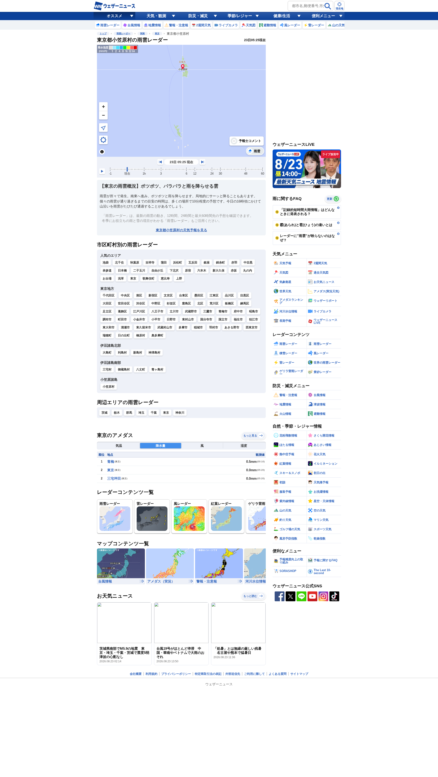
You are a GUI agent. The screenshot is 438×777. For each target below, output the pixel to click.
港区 (139, 295)
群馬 (129, 412)
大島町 (107, 352)
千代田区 (109, 295)
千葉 (154, 412)
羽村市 (213, 327)
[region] (181, 101)
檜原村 (140, 335)
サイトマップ (299, 674)
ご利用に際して (254, 674)
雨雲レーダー (123, 33)
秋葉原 (134, 262)
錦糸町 (220, 262)
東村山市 (188, 319)
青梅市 (223, 311)
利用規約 (151, 674)
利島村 (122, 352)
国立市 (223, 319)
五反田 (192, 262)
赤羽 (234, 262)
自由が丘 (157, 270)
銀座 (207, 262)
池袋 (106, 262)
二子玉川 (139, 270)
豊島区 (186, 303)
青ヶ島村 (157, 369)
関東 (142, 33)
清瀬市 (125, 327)
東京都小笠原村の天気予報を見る (181, 230)
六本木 (201, 270)
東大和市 (109, 327)
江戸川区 (139, 311)
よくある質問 (278, 674)
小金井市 (139, 319)
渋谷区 (140, 303)
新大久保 (218, 270)
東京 (157, 33)
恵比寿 (165, 278)
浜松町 (177, 262)
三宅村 (107, 369)
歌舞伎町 (148, 278)
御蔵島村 (124, 369)
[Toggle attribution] (102, 151)
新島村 (137, 352)
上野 (179, 278)
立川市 (174, 311)
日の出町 (124, 335)
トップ (103, 33)
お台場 (107, 278)
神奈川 (179, 412)
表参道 (107, 270)
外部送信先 (232, 674)
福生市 (238, 319)
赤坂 (234, 270)
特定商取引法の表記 (208, 674)
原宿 (188, 270)
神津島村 (154, 352)
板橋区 (229, 303)
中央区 (125, 295)
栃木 (117, 412)
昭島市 (253, 311)
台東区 (183, 295)
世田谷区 (124, 303)
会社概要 (136, 674)
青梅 (110, 461)
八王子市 (157, 311)
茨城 (104, 412)
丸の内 (247, 270)
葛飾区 (122, 311)
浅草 (121, 278)
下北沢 (174, 270)
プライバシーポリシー (176, 674)
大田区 (107, 303)
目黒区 (244, 295)
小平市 (155, 319)
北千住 (119, 262)
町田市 (122, 319)
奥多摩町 (157, 335)
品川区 (229, 295)
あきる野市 (231, 327)
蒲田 (164, 262)
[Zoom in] (103, 106)
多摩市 (183, 327)
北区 (200, 303)
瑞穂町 (107, 335)
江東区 (214, 295)
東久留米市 (143, 327)
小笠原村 (109, 386)
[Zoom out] (103, 115)
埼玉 (141, 412)
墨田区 (198, 295)
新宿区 (153, 295)
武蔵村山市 (164, 327)
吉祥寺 (150, 262)
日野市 (171, 319)
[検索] (327, 6)
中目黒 (248, 262)
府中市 (238, 311)
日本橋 (122, 270)
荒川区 (214, 303)
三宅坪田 (114, 478)
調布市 (107, 319)
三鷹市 (207, 311)
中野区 (155, 303)
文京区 (168, 295)
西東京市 (252, 327)
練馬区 (244, 303)
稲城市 (198, 327)
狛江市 (253, 319)
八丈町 (140, 369)
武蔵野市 (191, 311)
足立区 (107, 311)
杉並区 (171, 303)
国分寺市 (206, 319)
